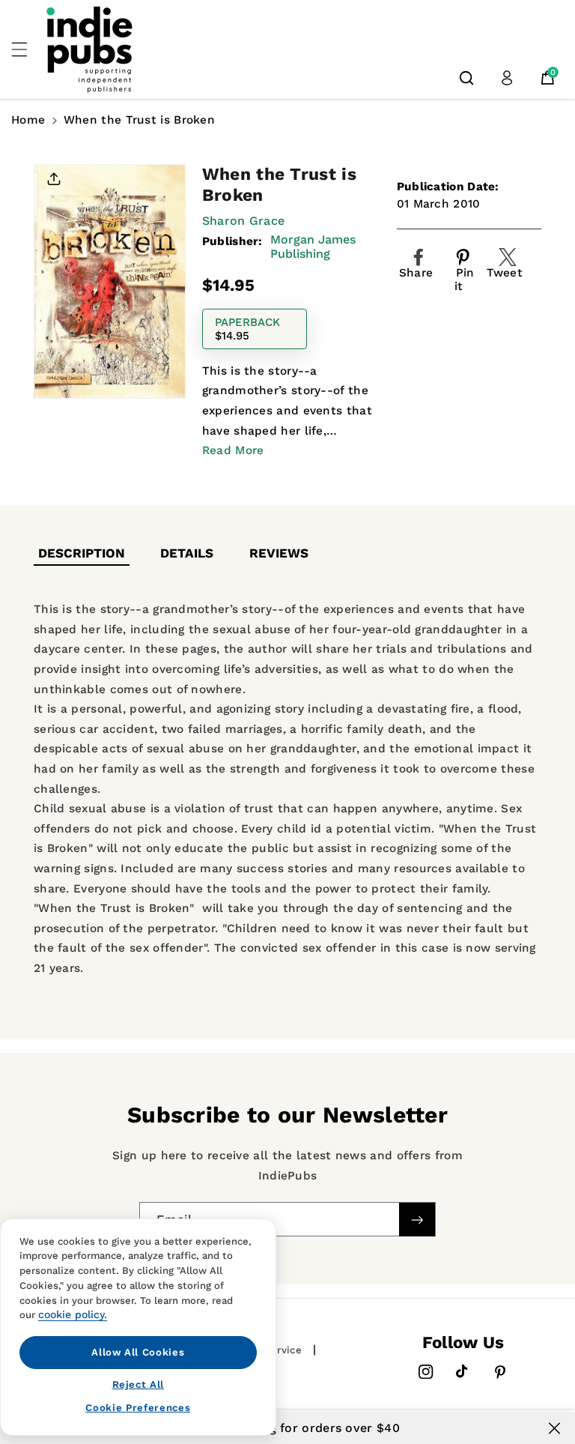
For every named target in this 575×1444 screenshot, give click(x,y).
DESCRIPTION (81, 553)
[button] (27, 49)
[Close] (554, 1428)
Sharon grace (243, 221)
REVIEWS (278, 553)
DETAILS (186, 553)
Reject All (138, 1384)
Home (28, 120)
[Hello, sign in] (506, 77)
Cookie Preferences (137, 1407)
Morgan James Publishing (313, 246)
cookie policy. (72, 1314)
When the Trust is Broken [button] (139, 120)
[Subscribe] (417, 1219)
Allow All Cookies (137, 1352)
